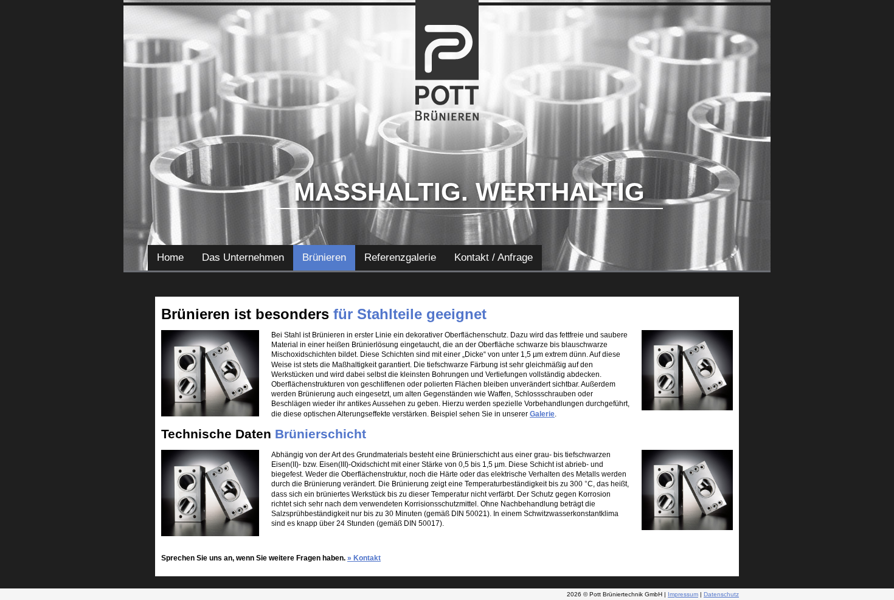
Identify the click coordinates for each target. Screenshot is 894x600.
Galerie (542, 414)
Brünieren (324, 257)
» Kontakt (364, 558)
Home (170, 257)
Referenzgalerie (400, 257)
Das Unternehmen (243, 257)
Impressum (683, 594)
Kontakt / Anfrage (493, 257)
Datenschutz (721, 594)
